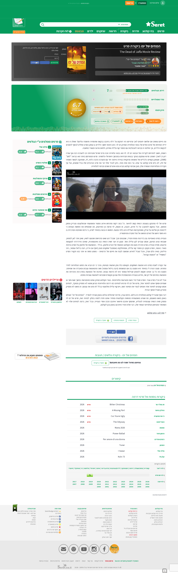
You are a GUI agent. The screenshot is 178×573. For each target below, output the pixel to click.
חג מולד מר (160, 404)
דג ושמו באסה (107, 522)
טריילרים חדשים (50, 280)
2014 (131, 484)
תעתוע (19, 302)
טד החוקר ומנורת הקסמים (78, 525)
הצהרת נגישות (43, 561)
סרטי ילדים (133, 522)
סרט (105, 567)
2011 (107, 484)
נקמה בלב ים (108, 524)
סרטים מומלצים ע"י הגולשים (43, 141)
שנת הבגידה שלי (81, 519)
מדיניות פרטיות (55, 561)
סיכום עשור (133, 530)
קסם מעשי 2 (82, 529)
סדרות (135, 526)
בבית (106, 111)
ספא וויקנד (108, 520)
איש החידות (82, 523)
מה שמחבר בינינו (40, 210)
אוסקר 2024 (133, 535)
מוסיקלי (77, 468)
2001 (107, 487)
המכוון (162, 445)
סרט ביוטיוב (54, 527)
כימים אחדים (159, 439)
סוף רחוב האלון (107, 537)
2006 (147, 487)
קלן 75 (161, 456)
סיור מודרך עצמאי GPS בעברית (25, 511)
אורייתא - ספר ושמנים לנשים (27, 513)
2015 (139, 484)
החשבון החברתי (56, 302)
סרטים (135, 524)
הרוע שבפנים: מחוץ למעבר (103, 518)
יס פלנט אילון (158, 522)
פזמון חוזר (160, 433)
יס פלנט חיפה (158, 520)
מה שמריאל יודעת (80, 515)
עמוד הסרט (132, 320)
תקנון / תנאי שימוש (68, 561)
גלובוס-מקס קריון (157, 524)
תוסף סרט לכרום (52, 530)
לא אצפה (96, 111)
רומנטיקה (124, 468)
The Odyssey (119, 421)
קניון (34, 518)
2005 (139, 487)
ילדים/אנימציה (115, 468)
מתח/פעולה (139, 468)
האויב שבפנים (82, 535)
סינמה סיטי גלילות (157, 515)
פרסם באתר (109, 561)
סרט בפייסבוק (53, 516)
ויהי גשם (109, 528)
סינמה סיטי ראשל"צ (156, 518)
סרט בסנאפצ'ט (53, 524)
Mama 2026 (120, 427)
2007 (74, 484)
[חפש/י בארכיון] (90, 475)
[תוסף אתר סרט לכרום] (74, 553)
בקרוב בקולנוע (132, 515)
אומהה (84, 531)
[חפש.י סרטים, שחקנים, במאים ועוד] (42, 24)
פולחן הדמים (108, 511)
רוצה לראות (153, 121)
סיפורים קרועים (81, 517)
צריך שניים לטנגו (106, 526)
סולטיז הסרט (41, 162)
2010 (99, 484)
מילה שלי (160, 451)
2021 (107, 482)
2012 (115, 484)
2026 (147, 482)
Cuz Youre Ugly (118, 416)
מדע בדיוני (105, 468)
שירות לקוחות (98, 561)
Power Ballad (119, 433)
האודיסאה (160, 422)
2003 (123, 487)
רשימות (128, 121)
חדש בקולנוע (133, 513)
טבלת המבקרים (19, 32)
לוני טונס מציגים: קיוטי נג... (103, 531)
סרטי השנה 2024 (131, 533)
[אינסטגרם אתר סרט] (94, 553)
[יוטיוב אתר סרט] (84, 553)
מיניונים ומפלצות (40, 194)
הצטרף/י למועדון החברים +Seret (126, 561)
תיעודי (71, 468)
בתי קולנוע (159, 511)
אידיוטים (83, 511)
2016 (147, 484)
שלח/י (33, 62)
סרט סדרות (54, 519)
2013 (123, 484)
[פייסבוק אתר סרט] (104, 553)
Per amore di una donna (114, 439)
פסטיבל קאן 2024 (131, 537)
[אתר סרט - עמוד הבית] (155, 26)
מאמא (162, 427)
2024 (131, 482)
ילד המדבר (82, 527)
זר (82, 468)
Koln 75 (121, 456)
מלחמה (86, 468)
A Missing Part (118, 410)
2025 (139, 482)
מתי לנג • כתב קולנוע (130, 73)
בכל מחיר (83, 513)
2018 (83, 482)
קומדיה (146, 468)
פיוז (110, 535)
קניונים (33, 515)
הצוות (83, 561)
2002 (115, 487)
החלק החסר (159, 410)
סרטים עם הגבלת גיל (130, 528)
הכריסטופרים (43, 302)
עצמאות (83, 521)
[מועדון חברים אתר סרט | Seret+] (63, 553)
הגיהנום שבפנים (31, 302)
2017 (74, 482)
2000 (99, 487)
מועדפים (138, 121)
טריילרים (134, 518)
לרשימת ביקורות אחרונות (159, 495)
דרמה (131, 468)
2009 (91, 484)
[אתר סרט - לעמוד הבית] (15, 511)
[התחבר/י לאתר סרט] (162, 2)
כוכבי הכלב (108, 515)
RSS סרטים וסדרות (52, 532)
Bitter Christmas (117, 404)
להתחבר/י (116, 121)
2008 (83, 484)
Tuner (122, 445)
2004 (131, 487)
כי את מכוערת (159, 416)
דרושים (78, 561)
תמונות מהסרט (119, 320)
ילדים (90, 31)
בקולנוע (116, 111)
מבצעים (79, 31)
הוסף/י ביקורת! (101, 320)
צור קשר (90, 561)
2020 (99, 482)
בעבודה (83, 533)
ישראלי (92, 468)
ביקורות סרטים (85, 3)
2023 (123, 482)
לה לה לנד (108, 513)
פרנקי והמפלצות (40, 178)
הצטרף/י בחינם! (100, 121)
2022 (115, 482)
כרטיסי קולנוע (132, 511)
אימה (98, 468)
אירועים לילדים (31, 522)
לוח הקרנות (62, 31)
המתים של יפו (159, 385)
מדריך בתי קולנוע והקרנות (154, 513)
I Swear (121, 450)
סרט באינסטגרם (53, 522)
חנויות (34, 520)
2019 (91, 482)
